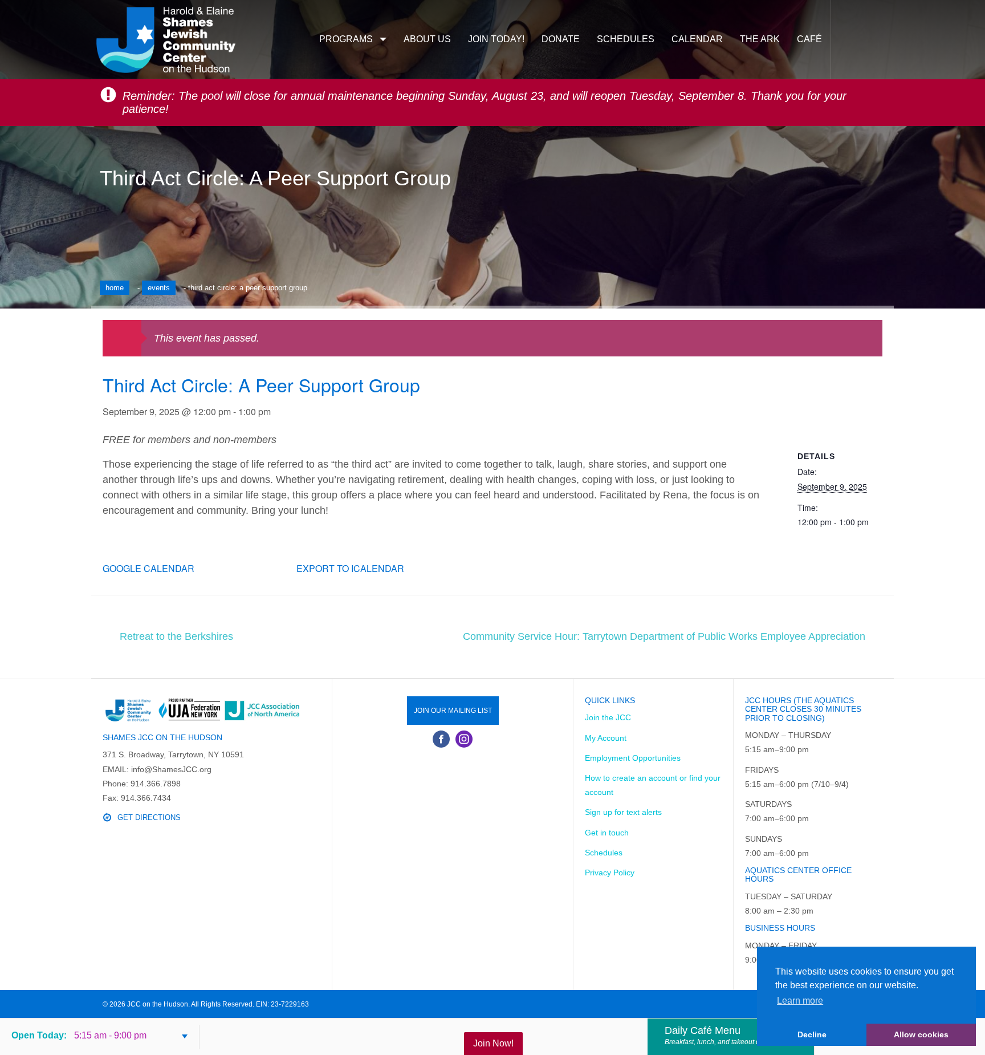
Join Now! (493, 1043)
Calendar (697, 39)
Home (114, 287)
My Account (605, 737)
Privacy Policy (609, 872)
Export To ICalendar (350, 568)
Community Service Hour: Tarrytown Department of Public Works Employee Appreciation (664, 636)
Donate (561, 39)
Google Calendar (148, 568)
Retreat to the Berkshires (176, 636)
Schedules (625, 39)
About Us (427, 39)
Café (809, 39)
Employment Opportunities (633, 757)
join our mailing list (453, 711)
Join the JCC (608, 717)
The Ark (760, 39)
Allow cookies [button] (921, 1034)
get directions (149, 817)
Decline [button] (812, 1034)
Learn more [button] (800, 1000)
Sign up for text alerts (623, 812)
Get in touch (607, 832)
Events (159, 287)
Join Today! (496, 39)
